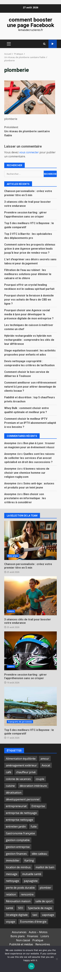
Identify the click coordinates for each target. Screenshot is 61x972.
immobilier (12, 860)
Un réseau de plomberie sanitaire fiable (27, 131)
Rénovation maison (18, 901)
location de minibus (18, 867)
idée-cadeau (39, 854)
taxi (35, 915)
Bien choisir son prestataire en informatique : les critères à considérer (25, 498)
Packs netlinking (52, 44)
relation (11, 894)
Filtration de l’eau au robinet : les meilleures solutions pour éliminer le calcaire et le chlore (27, 274)
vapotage (48, 915)
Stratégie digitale (17, 915)
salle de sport (44, 901)
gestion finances (16, 854)
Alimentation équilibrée (21, 758)
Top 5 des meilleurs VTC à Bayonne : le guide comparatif (30, 706)
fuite (34, 826)
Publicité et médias (21, 944)
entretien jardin (16, 826)
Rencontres (42, 944)
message (11, 874)
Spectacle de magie (40, 908)
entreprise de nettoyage (21, 813)
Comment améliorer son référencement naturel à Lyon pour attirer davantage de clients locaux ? (30, 386)
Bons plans (13, 556)
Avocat (46, 765)
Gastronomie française (20, 833)
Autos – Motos (38, 932)
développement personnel (22, 799)
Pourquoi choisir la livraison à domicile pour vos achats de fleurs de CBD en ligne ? (29, 299)
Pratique (37, 940)
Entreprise (38, 806)
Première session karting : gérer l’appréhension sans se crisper (30, 650)
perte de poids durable (20, 887)
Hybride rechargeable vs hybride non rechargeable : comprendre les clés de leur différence (29, 340)
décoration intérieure (33, 786)
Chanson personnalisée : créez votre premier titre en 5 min (30, 540)
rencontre (27, 894)
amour (44, 758)
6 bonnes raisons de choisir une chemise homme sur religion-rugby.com (26, 472)
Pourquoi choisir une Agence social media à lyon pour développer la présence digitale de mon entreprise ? (29, 314)
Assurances (19, 932)
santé (9, 908)
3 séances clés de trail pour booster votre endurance (30, 595)
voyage (10, 921)
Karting (29, 860)
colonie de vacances (18, 779)
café (8, 772)
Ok (31, 966)
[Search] (44, 44)
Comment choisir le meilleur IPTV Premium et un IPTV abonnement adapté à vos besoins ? (30, 423)
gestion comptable (18, 840)
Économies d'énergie (33, 921)
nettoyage (12, 881)
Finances (32, 936)
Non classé (23, 940)
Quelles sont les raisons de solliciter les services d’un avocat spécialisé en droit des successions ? (29, 458)
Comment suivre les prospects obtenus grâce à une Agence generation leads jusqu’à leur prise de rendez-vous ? (29, 248)
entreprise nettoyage (19, 820)
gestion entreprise (18, 847)
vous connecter (29, 152)
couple (40, 779)
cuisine (10, 786)
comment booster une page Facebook (30, 22)
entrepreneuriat (16, 806)
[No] (56, 959)
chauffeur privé (26, 772)
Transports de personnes (20, 722)
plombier (45, 887)
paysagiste (31, 881)
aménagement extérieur (21, 765)
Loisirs (11, 611)
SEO (20, 908)
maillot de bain (45, 867)
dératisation (13, 792)
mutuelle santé (31, 874)
